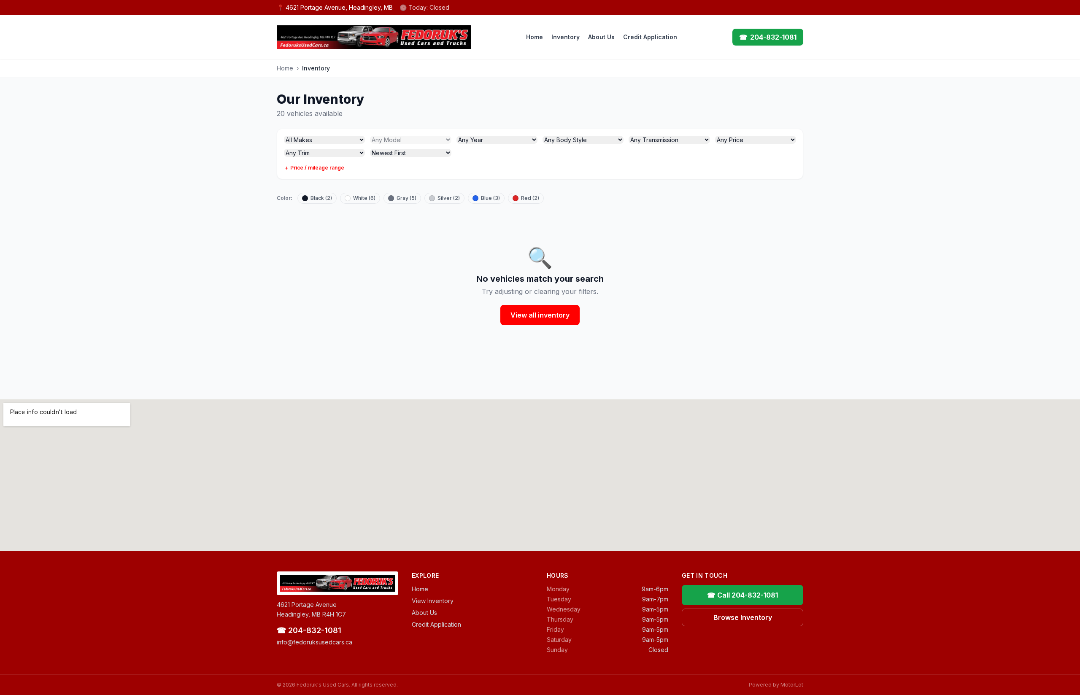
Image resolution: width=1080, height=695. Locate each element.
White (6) (364, 198)
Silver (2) (448, 198)
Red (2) (530, 198)
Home (534, 36)
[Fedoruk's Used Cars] (374, 37)
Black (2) (321, 198)
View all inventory (540, 315)
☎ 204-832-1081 (309, 630)
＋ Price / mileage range (314, 167)
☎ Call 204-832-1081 (742, 595)
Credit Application (650, 36)
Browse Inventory (742, 617)
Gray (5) (406, 198)
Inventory (565, 36)
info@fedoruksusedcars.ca (314, 642)
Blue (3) (490, 198)
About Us (601, 36)
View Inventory (433, 600)
